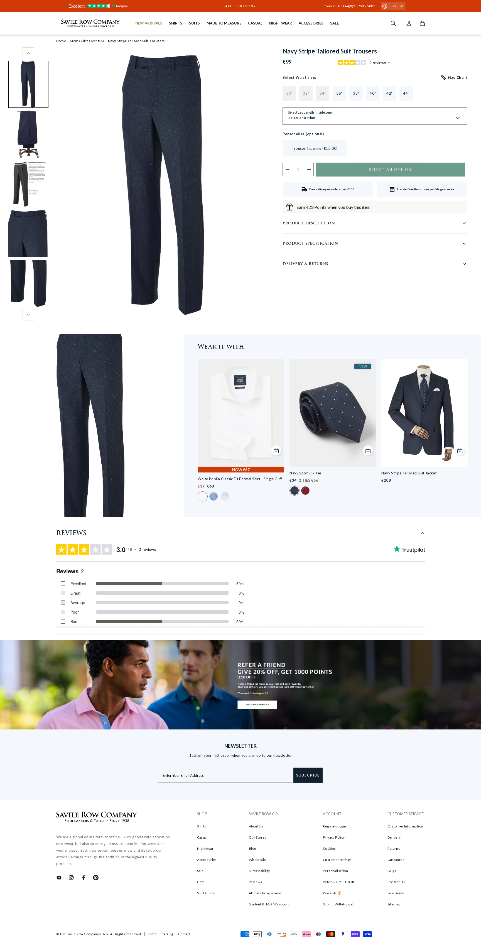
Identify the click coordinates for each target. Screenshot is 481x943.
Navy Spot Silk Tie (305, 473)
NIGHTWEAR (280, 23)
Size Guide (395, 893)
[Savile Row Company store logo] (90, 23)
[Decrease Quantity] (287, 169)
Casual (202, 837)
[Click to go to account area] (409, 23)
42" (389, 93)
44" (406, 93)
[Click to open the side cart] (422, 23)
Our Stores (257, 837)
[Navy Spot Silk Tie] (332, 413)
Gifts (201, 882)
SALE (334, 23)
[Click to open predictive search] (393, 23)
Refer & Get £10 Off (339, 882)
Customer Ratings (337, 860)
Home (152, 934)
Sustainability (259, 871)
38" (356, 93)
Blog (252, 848)
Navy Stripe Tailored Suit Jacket (408, 473)
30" (289, 93)
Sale (200, 871)
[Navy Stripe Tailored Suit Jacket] (424, 413)
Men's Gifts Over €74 (87, 41)
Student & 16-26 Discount (269, 904)
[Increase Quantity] (309, 169)
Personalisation (335, 871)
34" (323, 93)
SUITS (194, 23)
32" (306, 93)
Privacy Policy (334, 837)
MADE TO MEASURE (224, 23)
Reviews (255, 882)
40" (373, 93)
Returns (393, 848)
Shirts (201, 826)
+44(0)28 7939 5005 (359, 6)
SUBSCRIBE (308, 775)
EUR (393, 6)
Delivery (394, 837)
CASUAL (255, 23)
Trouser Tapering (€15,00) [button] (314, 148)
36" (339, 93)
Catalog (167, 934)
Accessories (207, 860)
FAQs (391, 871)
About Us (256, 826)
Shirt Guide (206, 893)
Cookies (329, 848)
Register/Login (334, 826)
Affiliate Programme (265, 893)
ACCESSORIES (311, 23)
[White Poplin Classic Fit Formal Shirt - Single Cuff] (241, 413)
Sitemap (393, 904)
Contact (184, 934)
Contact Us (396, 882)
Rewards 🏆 (332, 893)
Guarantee (396, 860)
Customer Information (405, 826)
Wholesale (257, 860)
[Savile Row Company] (96, 818)
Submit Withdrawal (338, 904)
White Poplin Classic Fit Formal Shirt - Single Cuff (240, 479)
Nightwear (205, 848)
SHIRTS (175, 23)
